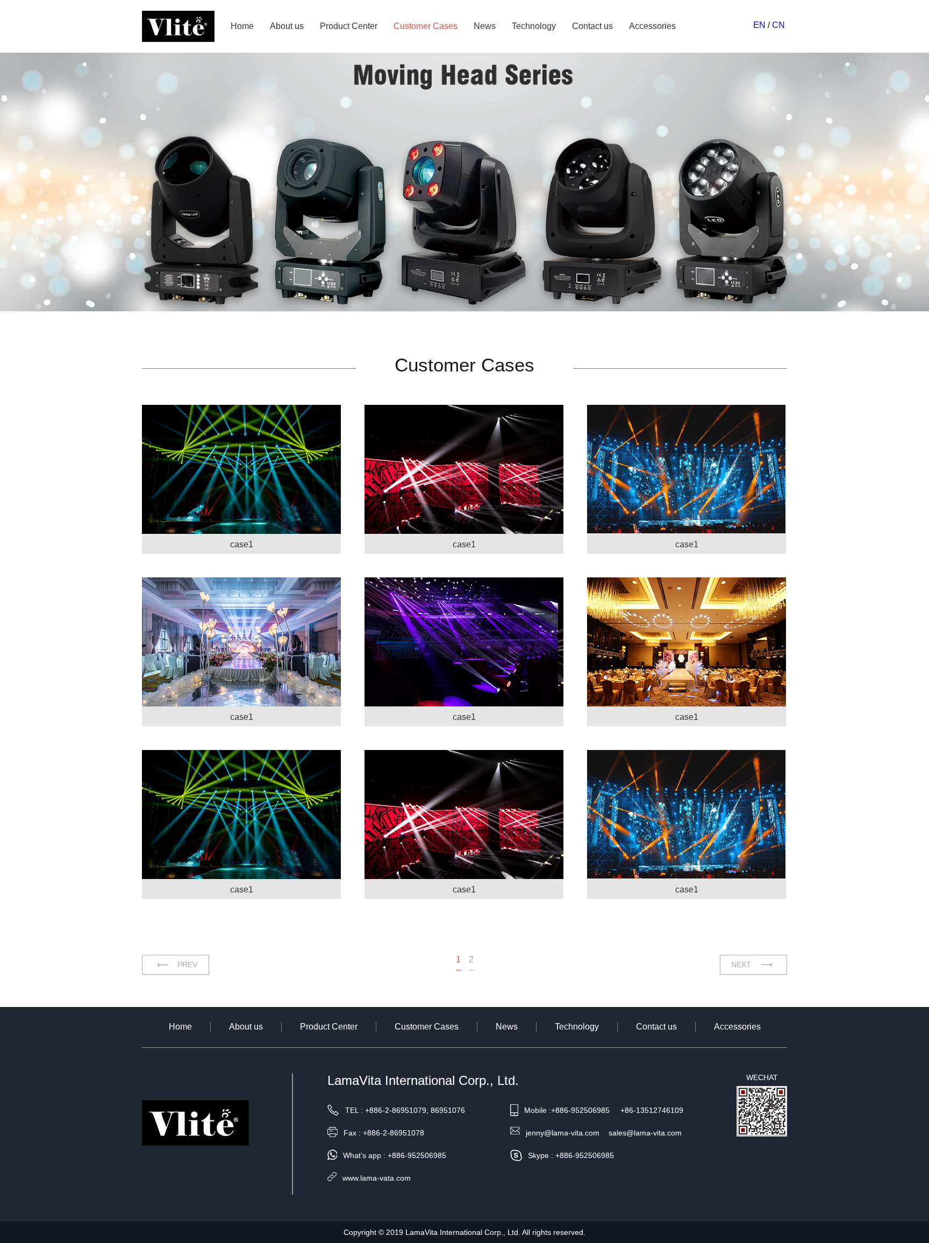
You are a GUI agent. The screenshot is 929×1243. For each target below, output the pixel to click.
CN (778, 25)
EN (759, 25)
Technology (534, 26)
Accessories (652, 26)
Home (242, 26)
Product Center (348, 26)
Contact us (592, 26)
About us (287, 26)
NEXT (741, 964)
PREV (187, 964)
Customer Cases (426, 26)
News (485, 26)
